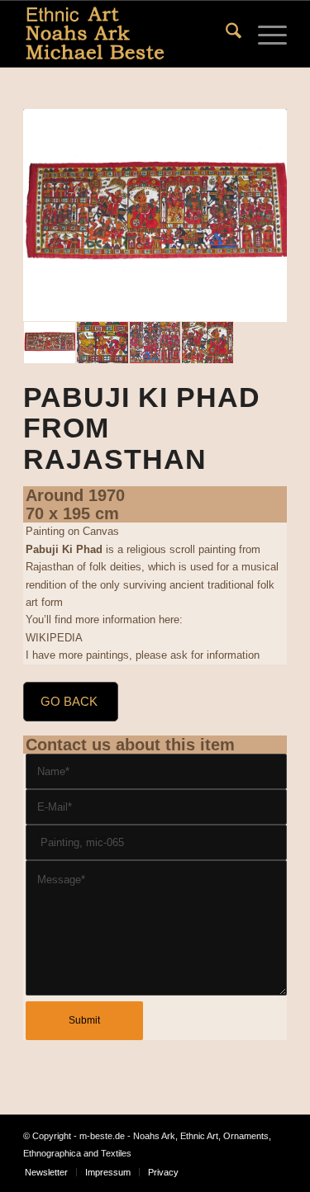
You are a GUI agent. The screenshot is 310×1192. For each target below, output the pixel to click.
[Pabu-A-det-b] (155, 342)
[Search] (225, 34)
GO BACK (69, 701)
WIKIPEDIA (54, 637)
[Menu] (264, 34)
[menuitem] (225, 34)
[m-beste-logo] (128, 34)
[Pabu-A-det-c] (102, 342)
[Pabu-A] (155, 215)
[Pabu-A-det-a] (207, 342)
